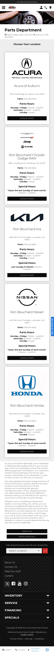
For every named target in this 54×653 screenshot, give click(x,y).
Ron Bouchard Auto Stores (27, 2)
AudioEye (39, 639)
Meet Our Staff (13, 571)
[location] (50, 7)
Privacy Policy (16, 639)
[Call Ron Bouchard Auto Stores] (45, 7)
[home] (12, 7)
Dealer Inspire (27, 634)
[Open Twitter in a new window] (7, 584)
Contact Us (11, 567)
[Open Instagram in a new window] (25, 583)
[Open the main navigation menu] (3, 7)
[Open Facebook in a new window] (13, 583)
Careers (9, 576)
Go (45, 551)
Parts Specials (27, 536)
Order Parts (27, 118)
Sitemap (29, 639)
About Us (27, 531)
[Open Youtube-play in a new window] (19, 583)
